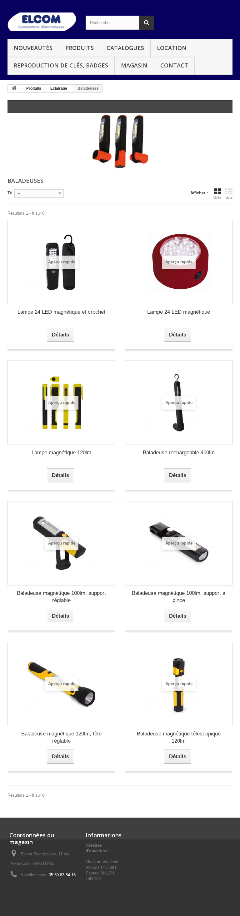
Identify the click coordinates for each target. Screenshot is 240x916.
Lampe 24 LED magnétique (178, 312)
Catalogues (125, 48)
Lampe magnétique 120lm (61, 453)
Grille (217, 197)
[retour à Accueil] (14, 88)
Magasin (134, 65)
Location (172, 48)
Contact (174, 65)
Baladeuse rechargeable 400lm (179, 453)
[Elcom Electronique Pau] (42, 21)
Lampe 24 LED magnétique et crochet (61, 312)
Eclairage (58, 88)
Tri (10, 193)
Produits (79, 48)
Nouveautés (33, 48)
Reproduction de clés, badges (61, 65)
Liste (228, 197)
